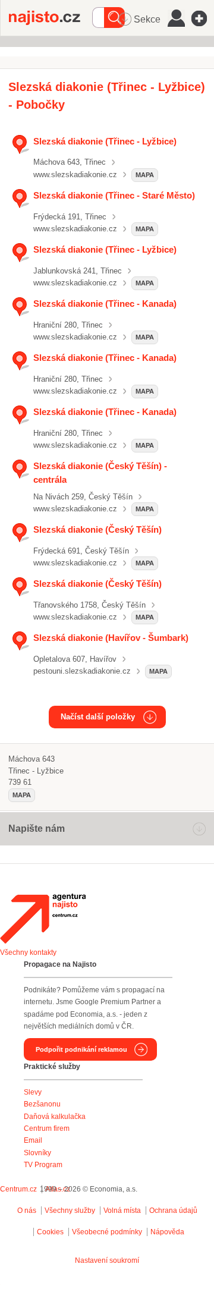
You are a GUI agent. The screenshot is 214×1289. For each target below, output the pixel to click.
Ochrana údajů (173, 1210)
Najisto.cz (50, 18)
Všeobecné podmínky (107, 1232)
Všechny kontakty (28, 952)
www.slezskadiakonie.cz (75, 174)
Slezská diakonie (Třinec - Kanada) (105, 303)
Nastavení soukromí (107, 1260)
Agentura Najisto (43, 919)
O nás (26, 1210)
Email (33, 1140)
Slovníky (37, 1153)
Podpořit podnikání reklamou (81, 1049)
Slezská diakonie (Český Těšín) (97, 529)
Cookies (50, 1232)
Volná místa (122, 1210)
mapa (145, 174)
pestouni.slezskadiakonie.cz (82, 670)
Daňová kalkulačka (55, 1116)
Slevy (33, 1092)
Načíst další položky (98, 716)
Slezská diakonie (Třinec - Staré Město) (114, 195)
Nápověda (167, 1232)
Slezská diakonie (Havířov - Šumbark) (110, 638)
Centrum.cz (18, 1189)
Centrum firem (47, 1128)
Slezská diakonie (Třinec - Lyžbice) (105, 141)
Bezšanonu (42, 1104)
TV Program (43, 1165)
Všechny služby (71, 1210)
